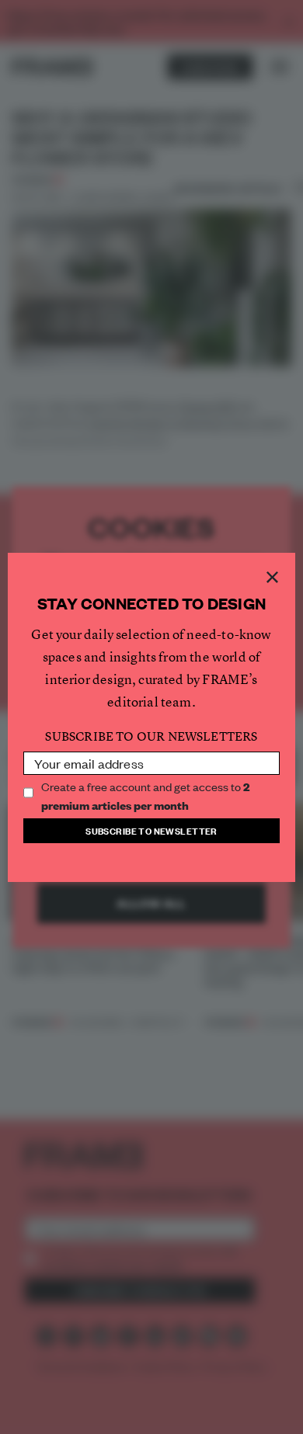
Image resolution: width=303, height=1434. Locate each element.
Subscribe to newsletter (151, 830)
